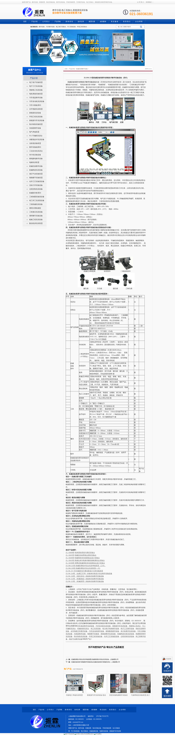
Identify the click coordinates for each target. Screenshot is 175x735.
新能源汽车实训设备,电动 (96, 695)
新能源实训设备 (35, 113)
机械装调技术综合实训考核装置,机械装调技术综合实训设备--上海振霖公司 (94, 659)
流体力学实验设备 (36, 185)
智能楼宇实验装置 (36, 178)
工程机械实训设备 (36, 204)
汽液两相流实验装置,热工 (140, 695)
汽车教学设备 (50, 27)
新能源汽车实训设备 (36, 120)
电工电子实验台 (61, 27)
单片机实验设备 (35, 155)
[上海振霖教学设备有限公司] (35, 16)
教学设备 (42, 27)
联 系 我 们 (112, 709)
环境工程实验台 (82, 27)
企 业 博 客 (122, 709)
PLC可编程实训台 (35, 136)
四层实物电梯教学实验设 (118, 695)
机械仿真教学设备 (82, 69)
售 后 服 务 (103, 709)
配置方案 (86, 709)
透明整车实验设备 (36, 216)
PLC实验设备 (71, 27)
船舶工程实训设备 (36, 219)
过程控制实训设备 (36, 189)
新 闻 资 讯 (68, 709)
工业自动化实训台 (36, 151)
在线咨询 (167, 671)
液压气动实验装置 (36, 174)
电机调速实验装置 (36, 94)
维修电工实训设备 (36, 90)
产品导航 (59, 709)
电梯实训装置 (34, 162)
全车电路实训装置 (36, 109)
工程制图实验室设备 (36, 197)
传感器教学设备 (35, 128)
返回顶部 (167, 696)
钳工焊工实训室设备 (36, 200)
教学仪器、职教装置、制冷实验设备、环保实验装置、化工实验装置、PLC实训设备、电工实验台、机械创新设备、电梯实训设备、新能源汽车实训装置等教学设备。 (94, 731)
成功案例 (94, 709)
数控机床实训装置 (36, 223)
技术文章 (77, 709)
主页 (66, 69)
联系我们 (149, 2)
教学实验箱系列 (35, 147)
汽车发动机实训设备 (36, 101)
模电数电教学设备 (36, 158)
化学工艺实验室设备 (36, 181)
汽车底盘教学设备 (36, 98)
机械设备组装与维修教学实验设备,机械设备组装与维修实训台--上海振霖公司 (95, 662)
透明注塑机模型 (35, 208)
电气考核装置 (34, 132)
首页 (34, 709)
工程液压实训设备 (36, 212)
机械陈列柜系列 (35, 193)
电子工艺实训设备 (36, 86)
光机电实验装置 (35, 143)
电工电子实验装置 (36, 82)
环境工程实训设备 (36, 117)
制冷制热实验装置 (36, 124)
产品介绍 (72, 69)
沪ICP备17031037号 (102, 716)
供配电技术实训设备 (36, 139)
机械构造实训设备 (36, 170)
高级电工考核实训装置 (74, 695)
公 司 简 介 (140, 2)
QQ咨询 (168, 659)
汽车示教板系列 (35, 105)
